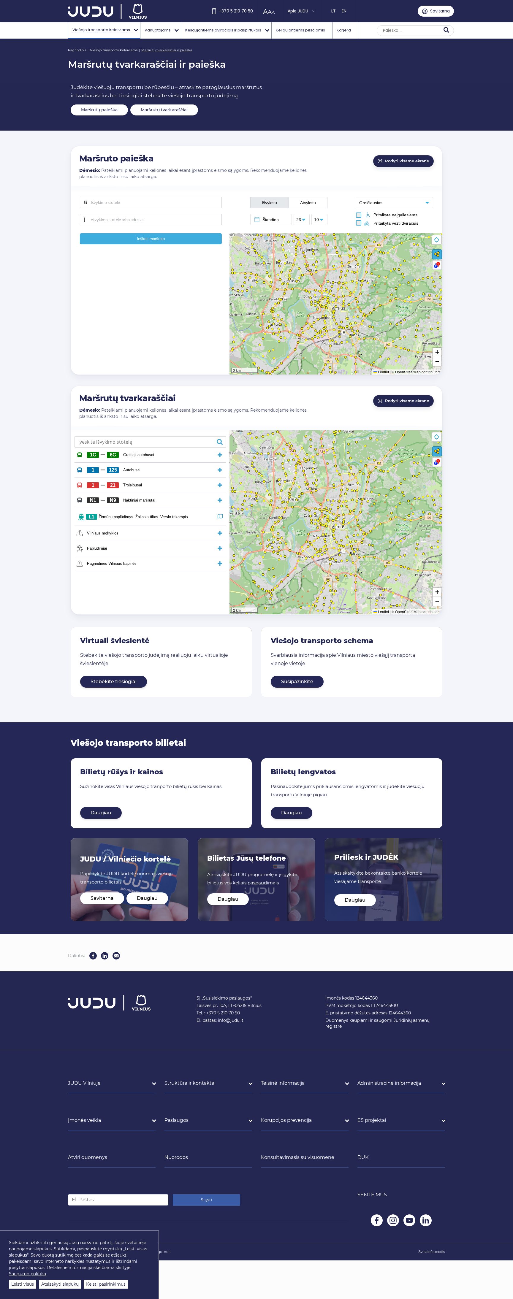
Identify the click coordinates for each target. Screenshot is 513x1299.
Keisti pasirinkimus (106, 1284)
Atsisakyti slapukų (60, 1284)
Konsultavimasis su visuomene (297, 1157)
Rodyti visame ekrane (407, 160)
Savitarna (102, 898)
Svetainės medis (431, 1252)
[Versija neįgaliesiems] (270, 11)
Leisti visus (22, 1284)
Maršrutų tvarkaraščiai (164, 109)
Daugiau (101, 813)
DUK (362, 1157)
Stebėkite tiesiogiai (114, 681)
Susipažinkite (297, 681)
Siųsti (206, 1200)
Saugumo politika (27, 1273)
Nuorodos (176, 1157)
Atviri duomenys (87, 1157)
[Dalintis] (116, 955)
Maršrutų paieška (99, 109)
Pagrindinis (77, 50)
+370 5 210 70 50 (236, 11)
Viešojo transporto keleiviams (113, 50)
